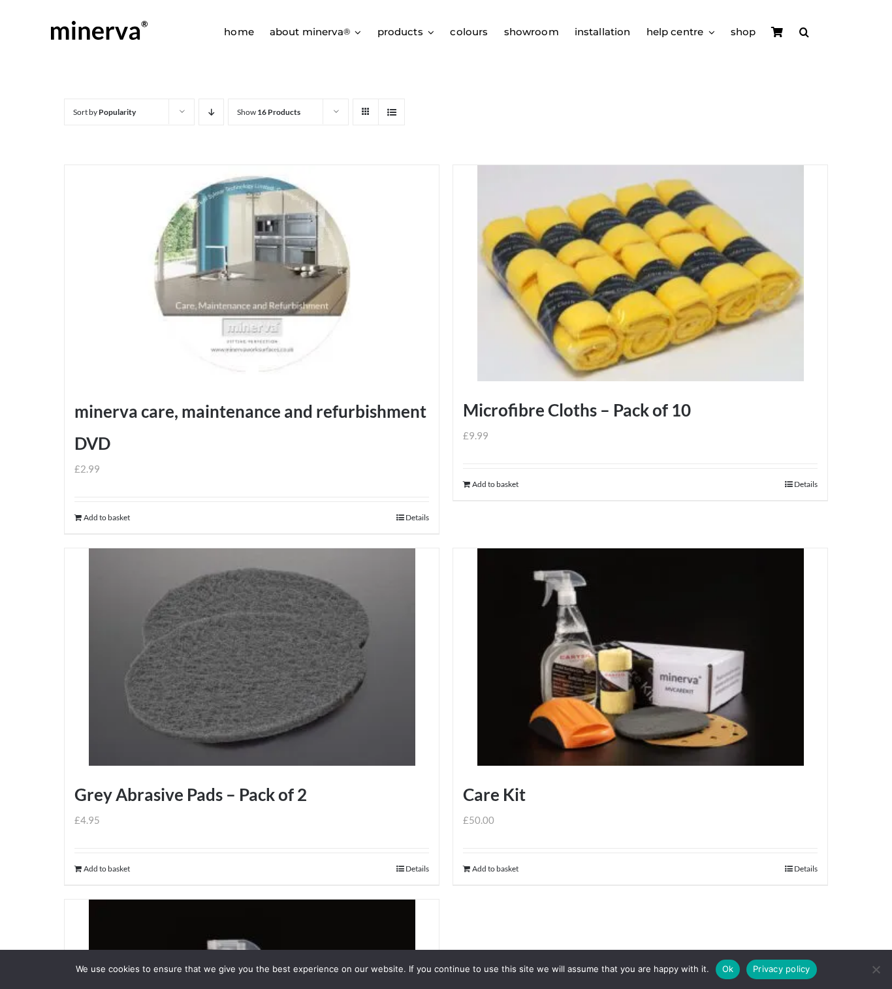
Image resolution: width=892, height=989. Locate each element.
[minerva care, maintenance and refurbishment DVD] (252, 274)
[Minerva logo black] (99, 25)
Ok (728, 969)
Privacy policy (781, 969)
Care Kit (494, 794)
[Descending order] (211, 112)
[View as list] (391, 112)
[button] (804, 33)
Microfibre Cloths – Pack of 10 (577, 410)
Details (417, 517)
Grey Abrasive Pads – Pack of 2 (190, 794)
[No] (875, 969)
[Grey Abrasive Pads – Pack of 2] (252, 657)
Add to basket (107, 517)
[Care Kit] (640, 657)
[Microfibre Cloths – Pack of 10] (640, 273)
